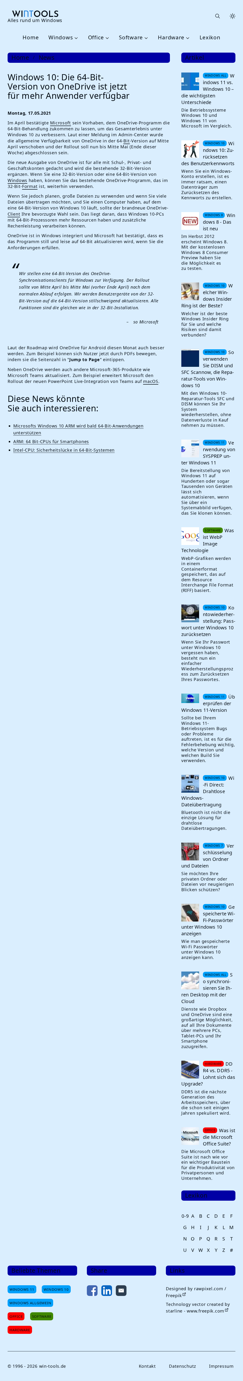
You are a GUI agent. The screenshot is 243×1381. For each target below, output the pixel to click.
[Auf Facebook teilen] (92, 1291)
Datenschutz (182, 1366)
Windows (60, 37)
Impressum (221, 1366)
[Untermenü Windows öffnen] (75, 38)
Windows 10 (56, 1289)
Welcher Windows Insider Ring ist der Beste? (207, 295)
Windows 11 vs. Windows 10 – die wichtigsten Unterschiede (207, 89)
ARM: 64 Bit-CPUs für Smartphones (51, 441)
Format (29, 186)
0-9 (185, 1216)
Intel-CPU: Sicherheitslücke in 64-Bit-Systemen (64, 450)
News (47, 57)
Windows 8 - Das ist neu (219, 222)
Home (31, 37)
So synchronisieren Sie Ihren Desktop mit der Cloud (207, 988)
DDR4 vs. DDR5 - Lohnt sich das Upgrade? (208, 1074)
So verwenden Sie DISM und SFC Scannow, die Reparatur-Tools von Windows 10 (207, 369)
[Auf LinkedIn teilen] (106, 1291)
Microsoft (60, 123)
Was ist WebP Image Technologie (207, 540)
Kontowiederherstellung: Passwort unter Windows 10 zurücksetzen (208, 620)
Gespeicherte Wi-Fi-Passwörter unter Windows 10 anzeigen (208, 920)
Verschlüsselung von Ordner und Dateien (207, 856)
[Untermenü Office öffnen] (106, 38)
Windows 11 (21, 1289)
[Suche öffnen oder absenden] (217, 16)
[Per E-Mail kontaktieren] (121, 1291)
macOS (150, 381)
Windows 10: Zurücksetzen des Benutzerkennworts (207, 153)
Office (96, 37)
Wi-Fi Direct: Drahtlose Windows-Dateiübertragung (207, 791)
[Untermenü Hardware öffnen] (187, 38)
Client (14, 214)
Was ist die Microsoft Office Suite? (219, 1137)
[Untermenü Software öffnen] (145, 38)
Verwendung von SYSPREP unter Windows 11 (208, 453)
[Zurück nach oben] (231, 1369)
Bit (126, 141)
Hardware (171, 37)
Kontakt (147, 1366)
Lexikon (210, 37)
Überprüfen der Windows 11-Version (208, 703)
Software (131, 37)
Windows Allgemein (30, 1302)
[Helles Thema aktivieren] (232, 16)
